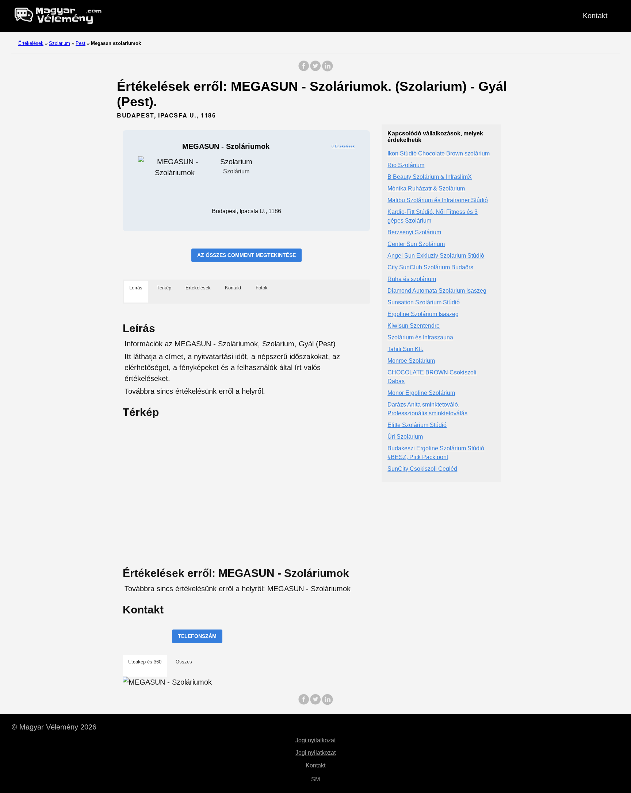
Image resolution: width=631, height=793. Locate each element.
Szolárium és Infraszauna (420, 338)
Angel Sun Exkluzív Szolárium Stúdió (435, 256)
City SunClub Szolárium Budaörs (430, 268)
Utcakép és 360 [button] (144, 662)
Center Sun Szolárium (416, 244)
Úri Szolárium (405, 437)
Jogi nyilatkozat (315, 740)
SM (315, 779)
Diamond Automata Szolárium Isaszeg (436, 291)
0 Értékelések (343, 146)
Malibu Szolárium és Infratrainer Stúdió (437, 200)
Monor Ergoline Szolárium (421, 393)
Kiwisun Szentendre (413, 326)
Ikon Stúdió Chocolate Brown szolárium (438, 154)
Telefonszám (197, 636)
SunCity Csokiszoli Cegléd (422, 469)
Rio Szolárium (405, 165)
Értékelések (30, 43)
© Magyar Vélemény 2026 (54, 727)
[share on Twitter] (315, 69)
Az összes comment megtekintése (246, 255)
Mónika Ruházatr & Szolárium (426, 189)
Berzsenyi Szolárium (414, 233)
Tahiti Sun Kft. (405, 349)
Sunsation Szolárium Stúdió (423, 303)
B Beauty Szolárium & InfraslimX (429, 177)
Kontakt (595, 16)
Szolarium (59, 43)
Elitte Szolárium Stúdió (417, 425)
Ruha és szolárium (411, 279)
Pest (80, 43)
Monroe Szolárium (411, 361)
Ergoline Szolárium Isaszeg (423, 314)
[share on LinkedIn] (327, 69)
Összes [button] (184, 662)
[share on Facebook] (304, 69)
